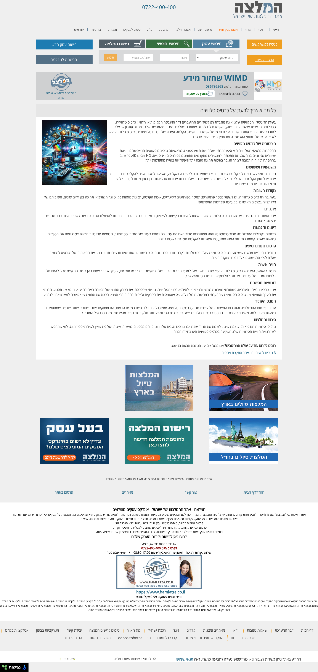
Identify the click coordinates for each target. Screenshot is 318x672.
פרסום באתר (64, 492)
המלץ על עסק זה (196, 94)
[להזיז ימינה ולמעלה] (6, 666)
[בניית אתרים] (67, 659)
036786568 (214, 86)
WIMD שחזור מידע (215, 78)
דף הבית (307, 630)
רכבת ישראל (157, 630)
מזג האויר (133, 630)
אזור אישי (79, 29)
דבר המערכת (284, 630)
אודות (248, 29)
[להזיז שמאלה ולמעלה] (3, 666)
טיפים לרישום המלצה (104, 630)
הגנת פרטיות (72, 637)
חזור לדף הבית (254, 492)
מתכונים (163, 29)
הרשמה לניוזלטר (64, 59)
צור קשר (96, 29)
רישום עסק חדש (228, 29)
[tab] (216, 44)
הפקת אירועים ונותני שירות (204, 637)
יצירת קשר (74, 630)
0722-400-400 (159, 7)
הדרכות (262, 29)
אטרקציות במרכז (17, 630)
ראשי (276, 29)
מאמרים (112, 29)
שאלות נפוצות (257, 630)
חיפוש (110, 57)
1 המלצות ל (69, 93)
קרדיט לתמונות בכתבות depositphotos (147, 637)
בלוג (149, 29)
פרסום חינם (205, 29)
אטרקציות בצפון (47, 630)
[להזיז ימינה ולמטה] (6, 668)
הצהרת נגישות (100, 637)
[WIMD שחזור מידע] (268, 86)
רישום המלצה (183, 29)
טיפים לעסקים (132, 29)
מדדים (191, 630)
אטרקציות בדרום (243, 637)
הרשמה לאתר (264, 59)
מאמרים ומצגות (214, 630)
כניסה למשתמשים (264, 44)
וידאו (236, 630)
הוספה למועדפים (229, 94)
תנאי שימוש (184, 659)
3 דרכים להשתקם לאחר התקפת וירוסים (249, 352)
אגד (176, 630)
